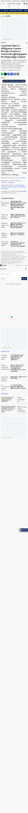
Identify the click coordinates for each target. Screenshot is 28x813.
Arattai (24, 187)
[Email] (14, 74)
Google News (4, 188)
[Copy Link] (18, 74)
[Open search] (3, 3)
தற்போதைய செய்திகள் (16, 10)
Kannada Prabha (16, 1)
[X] (5, 74)
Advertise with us (6, 39)
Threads (19, 187)
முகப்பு (6, 10)
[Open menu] (1, 3)
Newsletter (22, 178)
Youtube (9, 187)
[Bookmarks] (24, 3)
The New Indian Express (6, 1)
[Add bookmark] (26, 42)
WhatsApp (11, 182)
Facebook (17, 185)
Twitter (22, 185)
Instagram (4, 187)
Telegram (14, 187)
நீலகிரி (3, 42)
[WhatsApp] (2, 74)
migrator (3, 78)
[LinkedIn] (11, 74)
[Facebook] (8, 74)
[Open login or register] (27, 3)
